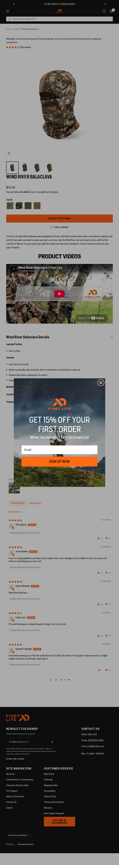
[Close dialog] (101, 383)
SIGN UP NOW (59, 461)
